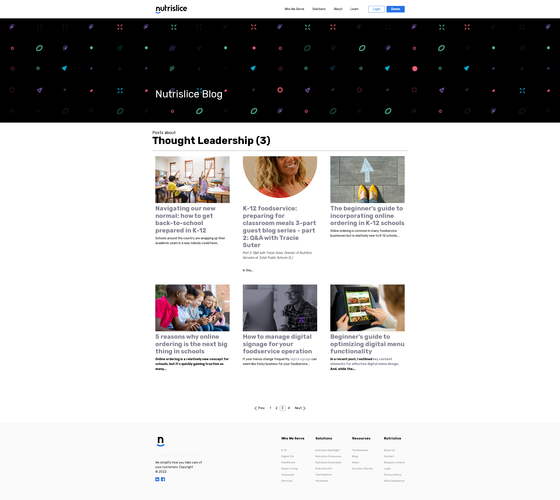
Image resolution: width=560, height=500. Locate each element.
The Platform (323, 474)
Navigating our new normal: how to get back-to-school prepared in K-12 (185, 219)
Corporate (287, 474)
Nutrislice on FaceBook (163, 479)
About (338, 9)
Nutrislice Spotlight (327, 450)
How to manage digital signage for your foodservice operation (277, 344)
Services (286, 480)
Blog (355, 456)
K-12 (284, 450)
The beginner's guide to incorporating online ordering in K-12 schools (367, 216)
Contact (389, 456)
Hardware (321, 480)
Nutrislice (392, 438)
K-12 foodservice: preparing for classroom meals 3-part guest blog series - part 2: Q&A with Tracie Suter (279, 227)
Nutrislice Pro (323, 468)
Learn (355, 9)
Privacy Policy (392, 474)
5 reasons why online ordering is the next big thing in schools (191, 344)
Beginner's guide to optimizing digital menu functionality (367, 344)
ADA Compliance (394, 480)
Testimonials (360, 450)
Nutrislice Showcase (328, 456)
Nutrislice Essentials (328, 462)
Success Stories (362, 468)
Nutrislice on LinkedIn (157, 479)
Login (376, 9)
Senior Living (289, 468)
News (355, 462)
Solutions (319, 9)
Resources (361, 438)
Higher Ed (287, 456)
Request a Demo (394, 462)
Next (298, 408)
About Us (389, 450)
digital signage (300, 359)
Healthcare (288, 462)
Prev (261, 408)
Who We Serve (294, 9)
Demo (395, 9)
